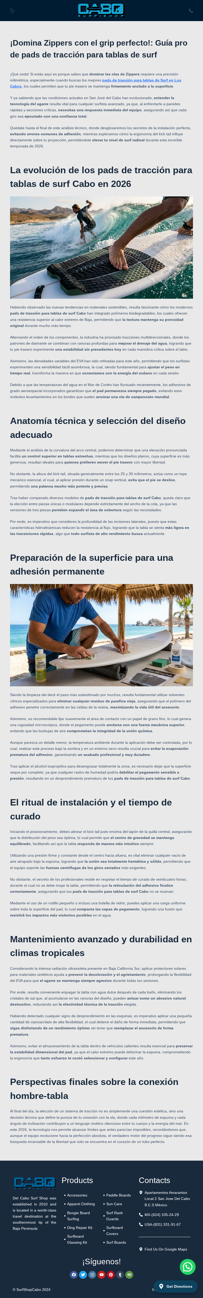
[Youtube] (101, 1275)
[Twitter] (83, 1275)
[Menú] (12, 10)
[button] (188, 1267)
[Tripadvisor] (129, 1275)
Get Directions (179, 1286)
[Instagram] (92, 1275)
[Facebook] (74, 1275)
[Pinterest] (111, 1275)
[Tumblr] (120, 1275)
